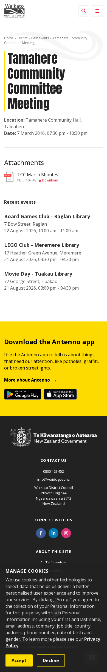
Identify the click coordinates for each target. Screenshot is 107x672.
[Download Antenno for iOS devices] (60, 394)
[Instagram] (66, 532)
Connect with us (53, 519)
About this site (53, 551)
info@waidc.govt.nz (53, 479)
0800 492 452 (53, 471)
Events (22, 38)
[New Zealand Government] (53, 442)
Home (9, 38)
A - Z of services (53, 562)
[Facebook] (41, 532)
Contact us (54, 460)
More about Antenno (27, 380)
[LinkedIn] (53, 532)
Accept (19, 660)
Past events (40, 38)
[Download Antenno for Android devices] (22, 394)
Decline (51, 660)
